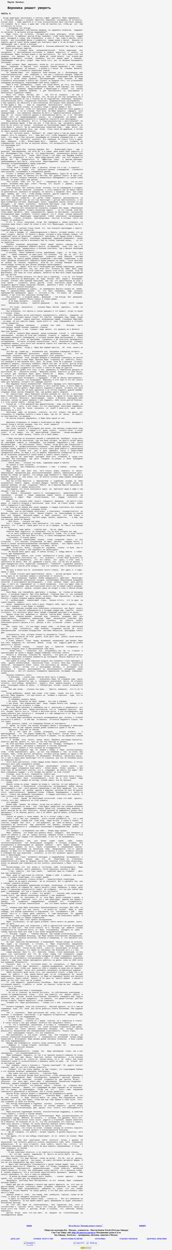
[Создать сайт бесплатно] (86, 1248)
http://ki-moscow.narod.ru (84, 1232)
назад (29, 1225)
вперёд (142, 1225)
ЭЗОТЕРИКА (100, 1239)
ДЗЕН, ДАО (15, 1239)
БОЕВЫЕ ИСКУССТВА (43, 1239)
